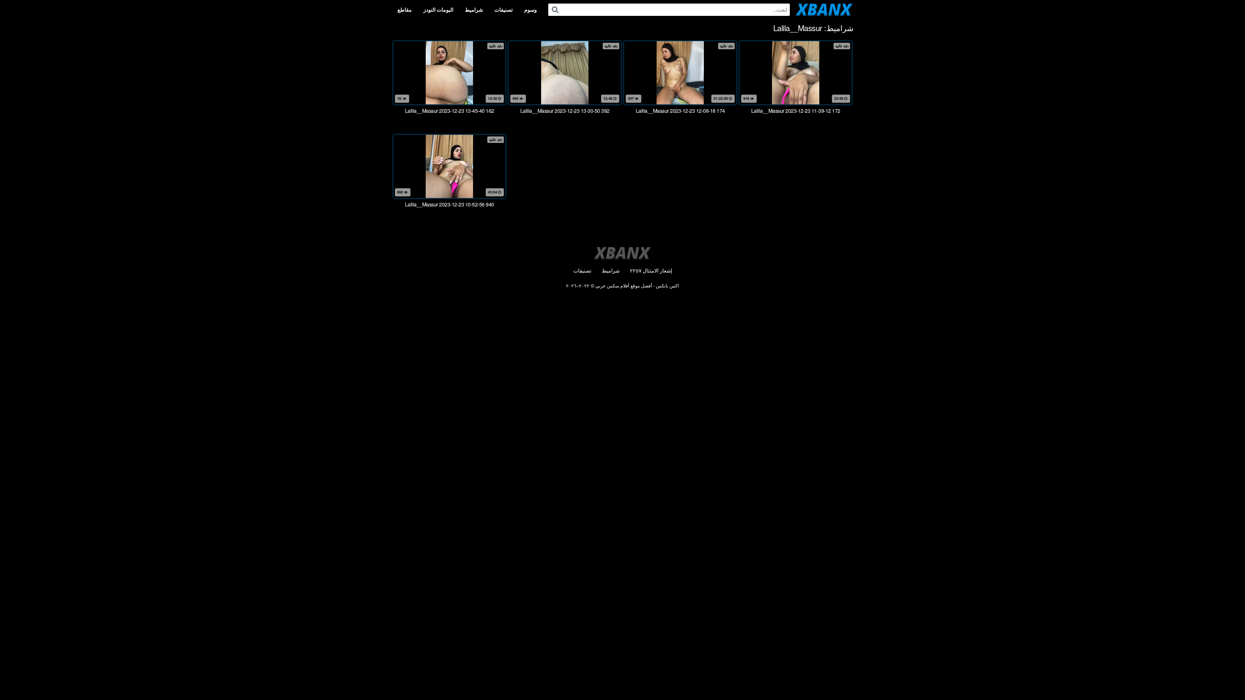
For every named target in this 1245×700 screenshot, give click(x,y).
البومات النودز (438, 9)
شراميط (474, 9)
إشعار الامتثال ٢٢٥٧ (651, 270)
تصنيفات (503, 9)
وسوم (530, 9)
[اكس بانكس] (824, 9)
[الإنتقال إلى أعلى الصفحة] (1227, 679)
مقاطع (404, 9)
